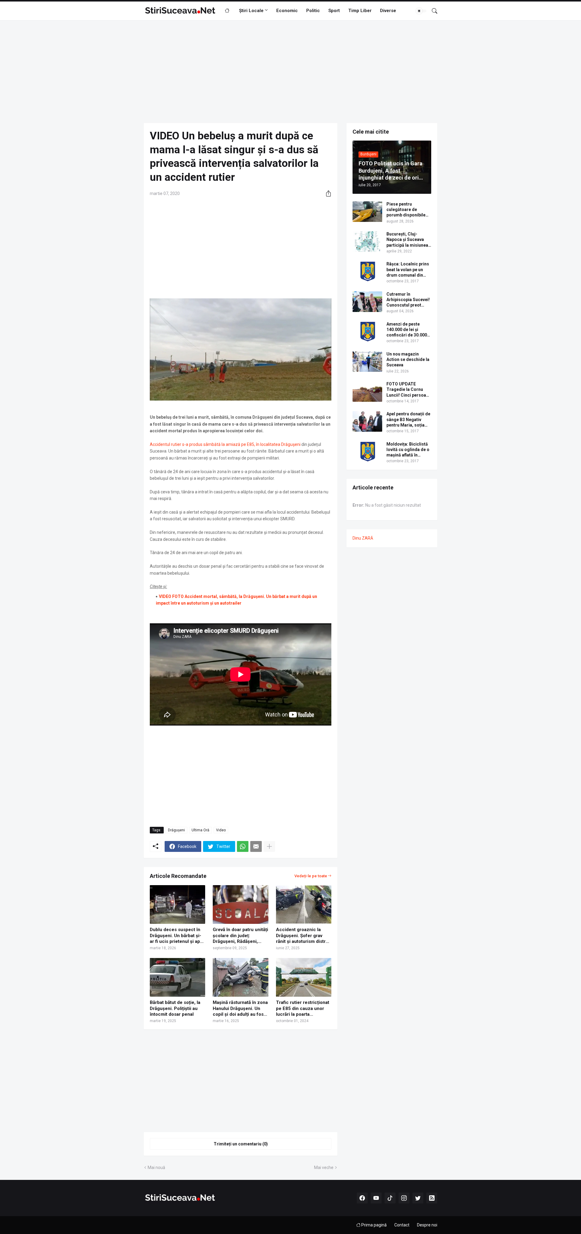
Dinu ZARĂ (363, 538)
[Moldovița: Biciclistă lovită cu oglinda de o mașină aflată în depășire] (367, 451)
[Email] (256, 846)
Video (221, 830)
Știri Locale (251, 10)
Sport (334, 10)
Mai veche (323, 1167)
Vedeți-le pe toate (310, 876)
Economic (287, 10)
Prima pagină (373, 1225)
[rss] (431, 1198)
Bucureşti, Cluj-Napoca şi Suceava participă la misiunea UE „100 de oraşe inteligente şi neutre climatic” (407, 240)
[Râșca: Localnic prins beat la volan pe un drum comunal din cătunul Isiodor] (367, 271)
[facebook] (362, 1198)
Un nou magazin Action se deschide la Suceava (407, 359)
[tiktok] (390, 1198)
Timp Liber (360, 10)
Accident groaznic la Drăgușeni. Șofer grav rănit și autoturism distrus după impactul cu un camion (303, 936)
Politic (313, 10)
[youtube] (376, 1198)
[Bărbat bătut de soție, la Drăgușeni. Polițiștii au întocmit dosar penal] (177, 977)
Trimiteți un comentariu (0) (241, 1143)
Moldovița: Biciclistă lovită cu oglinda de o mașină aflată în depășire (407, 450)
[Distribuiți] (326, 193)
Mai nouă (156, 1167)
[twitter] (417, 1198)
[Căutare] (432, 11)
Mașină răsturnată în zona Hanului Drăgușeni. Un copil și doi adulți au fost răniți (240, 1009)
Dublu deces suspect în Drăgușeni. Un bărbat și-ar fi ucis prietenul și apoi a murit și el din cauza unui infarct (177, 936)
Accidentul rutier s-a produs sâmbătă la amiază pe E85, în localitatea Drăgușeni (225, 444)
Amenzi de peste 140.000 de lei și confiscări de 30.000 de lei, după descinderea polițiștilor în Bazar (406, 330)
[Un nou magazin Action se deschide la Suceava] (367, 361)
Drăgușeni (176, 830)
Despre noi (427, 1225)
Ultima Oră (200, 830)
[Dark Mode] (421, 11)
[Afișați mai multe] (269, 846)
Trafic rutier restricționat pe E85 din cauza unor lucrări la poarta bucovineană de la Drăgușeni (302, 1009)
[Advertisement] (290, 71)
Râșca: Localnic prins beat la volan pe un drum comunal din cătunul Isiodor (407, 269)
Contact (401, 1225)
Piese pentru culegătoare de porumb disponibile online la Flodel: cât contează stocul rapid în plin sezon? (408, 210)
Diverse (388, 10)
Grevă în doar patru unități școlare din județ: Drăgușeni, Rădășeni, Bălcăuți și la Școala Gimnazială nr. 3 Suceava (240, 936)
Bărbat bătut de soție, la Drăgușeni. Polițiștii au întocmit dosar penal (175, 1008)
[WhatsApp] (242, 846)
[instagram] (404, 1198)
